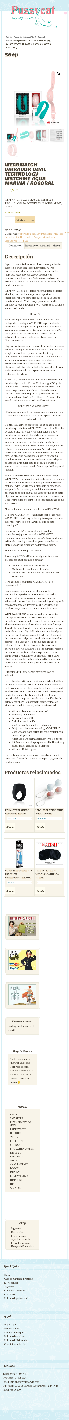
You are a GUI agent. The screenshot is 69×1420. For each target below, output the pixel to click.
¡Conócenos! (11, 1282)
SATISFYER (16, 1118)
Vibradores (49, 237)
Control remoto (26, 233)
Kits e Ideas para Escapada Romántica (22, 1245)
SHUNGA (15, 1144)
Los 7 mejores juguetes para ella (20, 1238)
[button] (59, 74)
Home (7, 1274)
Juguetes (16, 1228)
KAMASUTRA (17, 1156)
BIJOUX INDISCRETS (22, 1148)
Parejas (37, 237)
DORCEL (15, 1168)
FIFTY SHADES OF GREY (20, 1124)
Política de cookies (14, 1336)
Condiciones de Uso (15, 1344)
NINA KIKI (16, 1180)
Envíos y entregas (14, 1332)
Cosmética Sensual (14, 1290)
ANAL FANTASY (19, 1164)
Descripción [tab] (15, 245)
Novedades (26, 237)
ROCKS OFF (16, 1141)
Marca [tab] (56, 245)
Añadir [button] (10, 827)
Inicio (9, 37)
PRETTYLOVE (18, 1129)
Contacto (9, 1294)
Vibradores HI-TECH (16, 240)
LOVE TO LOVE (19, 1176)
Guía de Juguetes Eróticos (18, 1278)
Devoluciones (11, 1328)
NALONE (15, 1133)
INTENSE (15, 1152)
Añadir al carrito (24, 220)
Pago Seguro (11, 1324)
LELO (13, 1114)
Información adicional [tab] (37, 245)
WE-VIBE (15, 1187)
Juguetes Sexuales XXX (25, 37)
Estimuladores (44, 233)
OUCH (13, 1160)
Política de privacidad (16, 1298)
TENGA (14, 1137)
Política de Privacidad (16, 1340)
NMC (13, 1184)
